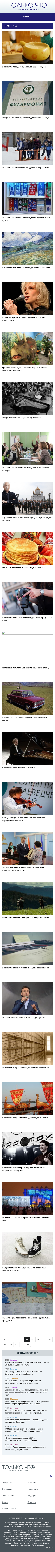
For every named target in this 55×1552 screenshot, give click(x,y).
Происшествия (9, 1508)
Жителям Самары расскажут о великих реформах (25, 1067)
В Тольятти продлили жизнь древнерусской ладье (25, 1117)
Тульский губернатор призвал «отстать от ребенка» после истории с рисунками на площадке (27, 1402)
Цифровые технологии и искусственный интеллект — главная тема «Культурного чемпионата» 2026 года (26, 1392)
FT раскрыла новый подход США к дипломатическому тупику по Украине (21, 1439)
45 (11, 1344)
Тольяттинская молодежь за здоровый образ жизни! (26, 167)
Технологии (33, 1488)
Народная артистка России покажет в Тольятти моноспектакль (24, 319)
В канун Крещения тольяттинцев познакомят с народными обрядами (23, 819)
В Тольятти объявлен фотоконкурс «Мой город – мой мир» (27, 619)
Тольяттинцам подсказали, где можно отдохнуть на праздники (26, 1319)
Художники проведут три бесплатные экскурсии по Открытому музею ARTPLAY (27, 1363)
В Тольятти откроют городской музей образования (25, 967)
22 (21, 1339)
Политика (13, 1369)
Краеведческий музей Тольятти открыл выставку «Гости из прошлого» (24, 369)
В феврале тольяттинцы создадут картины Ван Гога (26, 267)
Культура (13, 1360)
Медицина (32, 1495)
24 (32, 1339)
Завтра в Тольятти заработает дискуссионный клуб (25, 117)
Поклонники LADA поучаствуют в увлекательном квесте (24, 719)
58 (28, 1344)
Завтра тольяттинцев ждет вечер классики (21, 417)
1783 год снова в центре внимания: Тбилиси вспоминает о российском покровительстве (24, 1430)
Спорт (5, 1502)
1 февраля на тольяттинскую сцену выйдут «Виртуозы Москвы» (27, 519)
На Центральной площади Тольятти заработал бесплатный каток (24, 1269)
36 (5, 1344)
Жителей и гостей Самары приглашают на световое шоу (26, 1219)
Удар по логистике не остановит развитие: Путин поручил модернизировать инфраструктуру (26, 1411)
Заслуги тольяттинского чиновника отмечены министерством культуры (23, 869)
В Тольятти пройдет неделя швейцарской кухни (24, 66)
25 (38, 1339)
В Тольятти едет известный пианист (18, 767)
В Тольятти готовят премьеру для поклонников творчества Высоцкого (23, 1169)
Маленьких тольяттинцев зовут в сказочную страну (25, 667)
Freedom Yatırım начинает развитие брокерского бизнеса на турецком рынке (25, 1448)
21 (15, 1339)
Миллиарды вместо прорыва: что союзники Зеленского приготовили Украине (23, 1372)
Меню (26, 16)
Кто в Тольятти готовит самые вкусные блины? (23, 567)
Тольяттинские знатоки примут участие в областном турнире (26, 469)
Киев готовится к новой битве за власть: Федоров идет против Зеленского (26, 1420)
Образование (8, 1495)
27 (50, 1339)
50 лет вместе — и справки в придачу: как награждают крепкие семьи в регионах (23, 1381)
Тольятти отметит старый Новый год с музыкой (24, 1017)
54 (16, 1344)
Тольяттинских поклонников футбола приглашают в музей (26, 219)
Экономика (14, 1408)
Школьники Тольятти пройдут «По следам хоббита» (26, 917)
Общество (14, 1378)
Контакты (48, 1547)
